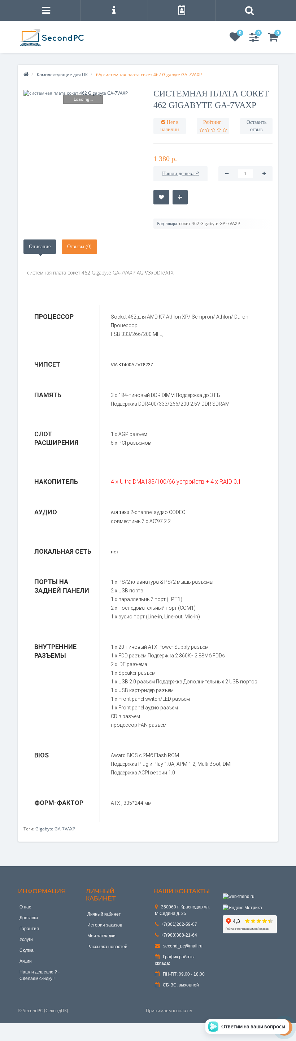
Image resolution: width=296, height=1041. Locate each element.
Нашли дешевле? (180, 173)
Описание (40, 246)
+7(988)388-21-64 (179, 935)
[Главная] (26, 75)
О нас (25, 907)
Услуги (26, 939)
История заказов (104, 925)
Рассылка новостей (107, 946)
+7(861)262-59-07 (179, 924)
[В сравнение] (180, 197)
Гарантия (29, 928)
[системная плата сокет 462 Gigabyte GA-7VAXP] (83, 93)
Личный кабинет (104, 914)
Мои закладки (101, 935)
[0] (235, 39)
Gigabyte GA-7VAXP (55, 829)
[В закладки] (161, 197)
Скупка (26, 950)
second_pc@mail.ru (182, 946)
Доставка (28, 917)
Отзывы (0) (79, 246)
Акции (25, 961)
